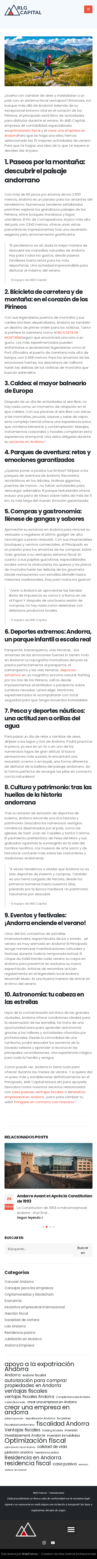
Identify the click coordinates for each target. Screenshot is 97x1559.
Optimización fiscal (35, 1440)
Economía (13, 1300)
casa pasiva (22, 1092)
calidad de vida (52, 1446)
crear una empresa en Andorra (52, 1402)
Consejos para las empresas (29, 1288)
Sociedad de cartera (22, 1319)
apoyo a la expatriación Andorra (39, 1367)
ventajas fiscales (49, 1092)
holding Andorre (52, 1430)
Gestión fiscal (16, 1313)
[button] (43, 1227)
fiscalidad (64, 1418)
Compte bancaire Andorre (73, 1397)
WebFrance (29, 1554)
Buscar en (14, 1237)
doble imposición (14, 1418)
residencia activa (47, 1452)
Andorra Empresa (19, 1345)
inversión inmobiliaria (63, 1435)
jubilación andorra (19, 1452)
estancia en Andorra (26, 441)
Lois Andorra (15, 1326)
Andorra (12, 1374)
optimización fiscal (24, 130)
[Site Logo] (25, 10)
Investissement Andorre (25, 1435)
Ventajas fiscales (22, 1429)
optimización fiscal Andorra (20, 1447)
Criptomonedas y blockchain (29, 1294)
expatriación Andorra (40, 1418)
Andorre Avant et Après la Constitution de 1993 (54, 1198)
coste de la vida (15, 1402)
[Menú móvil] (88, 9)
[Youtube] (53, 1542)
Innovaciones (57, 1492)
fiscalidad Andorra (62, 1423)
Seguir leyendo (29, 1218)
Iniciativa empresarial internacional (35, 1307)
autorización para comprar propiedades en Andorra (36, 1383)
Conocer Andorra (19, 1281)
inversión (71, 1430)
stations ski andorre (16, 1470)
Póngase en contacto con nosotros (44, 1102)
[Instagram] (44, 1542)
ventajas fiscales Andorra (29, 1396)
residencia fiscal (28, 1463)
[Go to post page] (48, 1165)
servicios (83, 1464)
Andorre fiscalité (34, 1375)
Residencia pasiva (20, 1332)
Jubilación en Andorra (23, 1339)
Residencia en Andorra (33, 1457)
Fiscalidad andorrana (20, 1425)
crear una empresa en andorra (37, 1410)
